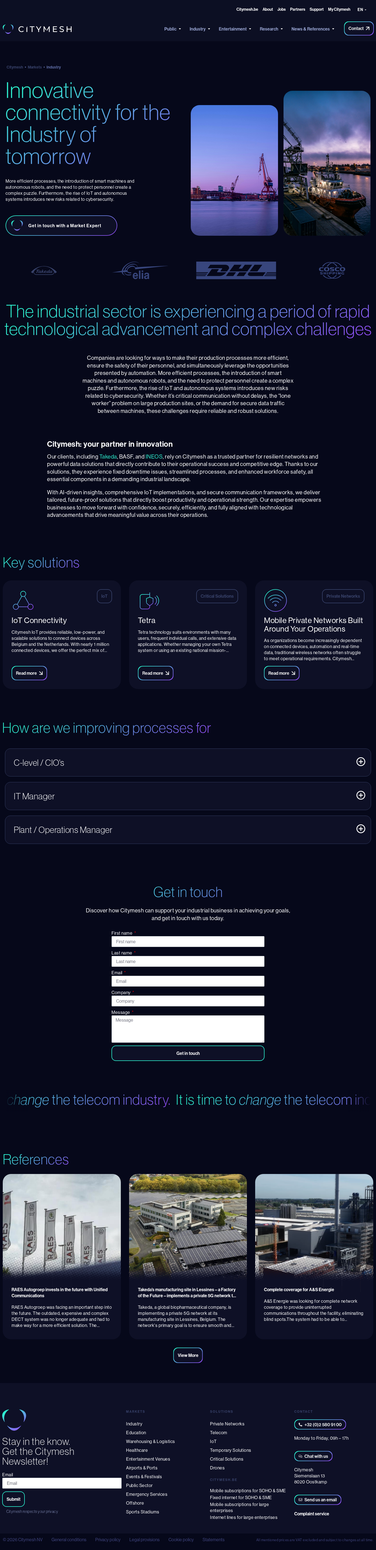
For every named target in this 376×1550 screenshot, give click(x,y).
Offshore (135, 1503)
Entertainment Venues (148, 1459)
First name (122, 933)
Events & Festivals (144, 1476)
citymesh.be (223, 1480)
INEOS (154, 456)
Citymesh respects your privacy (32, 1511)
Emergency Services (146, 1494)
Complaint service (311, 1513)
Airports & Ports (141, 1468)
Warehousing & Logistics (150, 1441)
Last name (122, 953)
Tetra (147, 620)
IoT (213, 1441)
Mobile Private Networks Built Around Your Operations (313, 624)
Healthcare (137, 1450)
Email (117, 972)
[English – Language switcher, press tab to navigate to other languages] (363, 10)
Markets (35, 67)
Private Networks (227, 1423)
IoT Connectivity (39, 620)
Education (136, 1432)
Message (121, 1012)
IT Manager (34, 796)
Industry (134, 1423)
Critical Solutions (226, 1459)
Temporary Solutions (230, 1450)
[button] (188, 762)
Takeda (108, 456)
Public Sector (139, 1485)
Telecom (218, 1432)
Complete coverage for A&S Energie (299, 1289)
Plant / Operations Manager (63, 829)
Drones (217, 1468)
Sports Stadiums (142, 1512)
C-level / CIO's (39, 762)
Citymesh (15, 67)
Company (121, 992)
